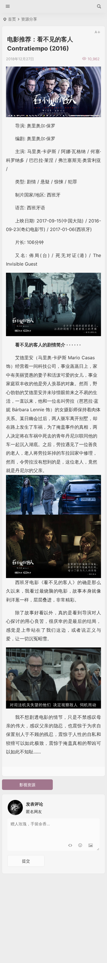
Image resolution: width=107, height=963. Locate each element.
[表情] (80, 845)
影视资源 (27, 784)
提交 (26, 860)
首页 (12, 19)
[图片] (90, 845)
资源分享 (29, 19)
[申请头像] (94, 806)
